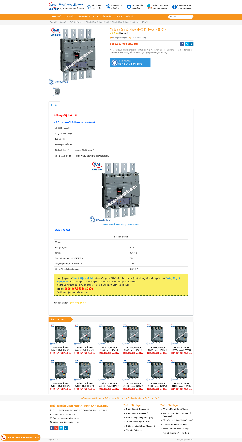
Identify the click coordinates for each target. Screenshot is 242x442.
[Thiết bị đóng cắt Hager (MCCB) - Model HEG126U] (133, 334)
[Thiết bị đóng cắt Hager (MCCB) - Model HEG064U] (181, 334)
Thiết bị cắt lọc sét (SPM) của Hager (176, 429)
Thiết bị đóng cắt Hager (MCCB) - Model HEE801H (121, 224)
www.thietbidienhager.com (69, 422)
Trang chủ (55, 17)
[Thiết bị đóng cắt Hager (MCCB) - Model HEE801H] (78, 55)
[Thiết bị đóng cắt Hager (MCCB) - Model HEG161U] (109, 334)
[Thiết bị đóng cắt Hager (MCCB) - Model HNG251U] (84, 370)
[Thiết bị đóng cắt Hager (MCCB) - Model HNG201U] (109, 370)
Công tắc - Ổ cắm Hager (134, 430)
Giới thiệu (69, 17)
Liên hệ (129, 17)
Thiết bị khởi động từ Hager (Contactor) (140, 426)
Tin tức (119, 17)
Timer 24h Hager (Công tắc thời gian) (139, 417)
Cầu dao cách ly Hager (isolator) (138, 422)
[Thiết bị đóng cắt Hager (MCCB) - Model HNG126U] (157, 370)
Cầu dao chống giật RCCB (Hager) (175, 409)
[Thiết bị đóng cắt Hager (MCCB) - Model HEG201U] (84, 334)
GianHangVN (189, 439)
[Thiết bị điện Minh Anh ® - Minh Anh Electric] (66, 6)
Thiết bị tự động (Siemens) (114, 398)
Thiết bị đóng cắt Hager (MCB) (137, 413)
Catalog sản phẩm (102, 17)
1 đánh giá (123, 33)
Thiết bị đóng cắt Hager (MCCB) (137, 409)
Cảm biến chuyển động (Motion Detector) (178, 420)
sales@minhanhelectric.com (68, 418)
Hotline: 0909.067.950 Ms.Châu (23, 437)
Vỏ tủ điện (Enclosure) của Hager (175, 424)
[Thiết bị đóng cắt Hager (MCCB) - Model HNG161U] (133, 370)
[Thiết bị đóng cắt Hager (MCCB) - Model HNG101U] (181, 370)
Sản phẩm (83, 17)
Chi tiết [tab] (54, 105)
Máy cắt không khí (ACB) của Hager (176, 433)
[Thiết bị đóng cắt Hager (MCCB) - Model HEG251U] (60, 334)
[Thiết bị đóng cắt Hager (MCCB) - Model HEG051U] (60, 370)
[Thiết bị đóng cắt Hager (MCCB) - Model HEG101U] (157, 334)
